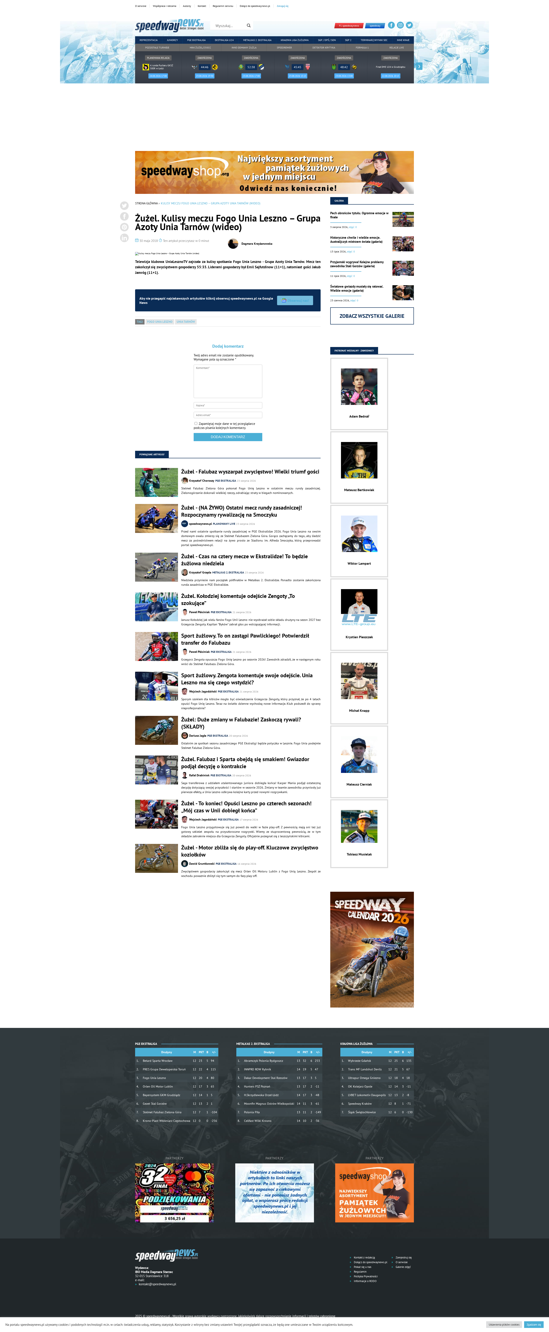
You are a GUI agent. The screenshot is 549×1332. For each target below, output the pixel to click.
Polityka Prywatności (365, 1276)
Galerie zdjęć (403, 1267)
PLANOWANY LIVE (224, 524)
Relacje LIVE (396, 47)
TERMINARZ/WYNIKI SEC (374, 40)
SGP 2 (348, 40)
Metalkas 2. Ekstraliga (257, 40)
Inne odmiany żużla (244, 47)
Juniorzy (172, 40)
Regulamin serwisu (223, 6)
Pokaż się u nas (362, 1267)
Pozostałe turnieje (157, 47)
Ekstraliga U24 (224, 40)
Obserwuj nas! (298, 300)
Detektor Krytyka (323, 47)
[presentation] (130, 66)
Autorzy (187, 6)
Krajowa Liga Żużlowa (295, 40)
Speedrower (284, 47)
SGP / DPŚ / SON (327, 40)
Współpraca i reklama (164, 6)
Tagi (140, 322)
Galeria (339, 200)
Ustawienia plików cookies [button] (504, 1324)
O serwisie (140, 6)
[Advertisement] (274, 119)
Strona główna (146, 203)
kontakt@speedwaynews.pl (157, 1284)
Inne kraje (403, 40)
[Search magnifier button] (249, 26)
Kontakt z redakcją (364, 1257)
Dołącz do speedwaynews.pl (255, 6)
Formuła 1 (362, 47)
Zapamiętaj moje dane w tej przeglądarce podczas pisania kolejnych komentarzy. (224, 426)
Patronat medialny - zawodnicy (354, 350)
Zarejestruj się (403, 1257)
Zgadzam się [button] (534, 1324)
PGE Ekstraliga (196, 40)
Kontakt (202, 6)
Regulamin (360, 1271)
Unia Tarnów (186, 322)
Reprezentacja (149, 40)
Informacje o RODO (365, 1281)
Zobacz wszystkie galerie (372, 316)
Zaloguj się (282, 6)
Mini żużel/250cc (200, 47)
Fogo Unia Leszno (159, 322)
